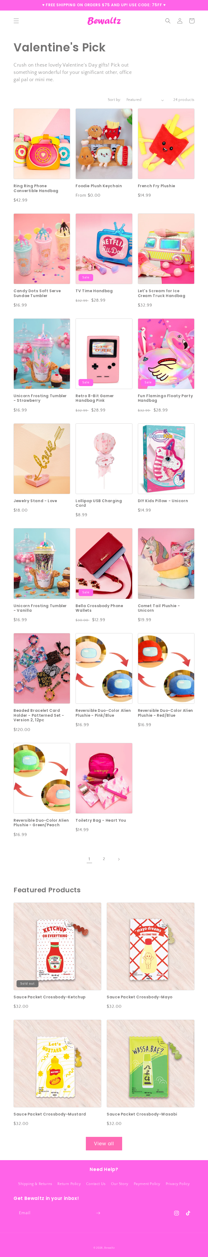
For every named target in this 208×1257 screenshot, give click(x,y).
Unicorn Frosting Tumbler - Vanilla (40, 608)
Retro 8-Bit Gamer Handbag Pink (95, 398)
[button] (16, 21)
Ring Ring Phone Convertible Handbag (36, 188)
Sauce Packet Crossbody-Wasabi (142, 1114)
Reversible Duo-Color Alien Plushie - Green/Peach (41, 823)
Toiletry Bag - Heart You (101, 820)
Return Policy (69, 1184)
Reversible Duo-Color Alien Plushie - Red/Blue (165, 713)
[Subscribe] (98, 1213)
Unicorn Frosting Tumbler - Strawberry (40, 398)
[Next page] (119, 859)
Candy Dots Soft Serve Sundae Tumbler (37, 293)
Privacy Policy (178, 1184)
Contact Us (96, 1184)
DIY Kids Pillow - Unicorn (163, 501)
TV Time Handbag (94, 291)
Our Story (119, 1184)
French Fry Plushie (156, 186)
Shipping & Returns (35, 1184)
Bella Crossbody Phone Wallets (99, 608)
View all (104, 1143)
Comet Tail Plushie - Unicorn (159, 608)
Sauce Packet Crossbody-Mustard (50, 1114)
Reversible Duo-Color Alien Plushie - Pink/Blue (103, 713)
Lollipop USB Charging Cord (99, 503)
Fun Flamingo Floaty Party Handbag (165, 398)
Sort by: (114, 100)
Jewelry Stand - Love (35, 501)
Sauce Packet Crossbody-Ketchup (50, 997)
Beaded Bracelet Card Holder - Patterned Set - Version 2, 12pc (39, 715)
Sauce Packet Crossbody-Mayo (140, 997)
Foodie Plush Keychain (99, 186)
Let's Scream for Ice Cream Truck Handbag (162, 293)
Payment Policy (147, 1184)
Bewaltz (109, 1247)
